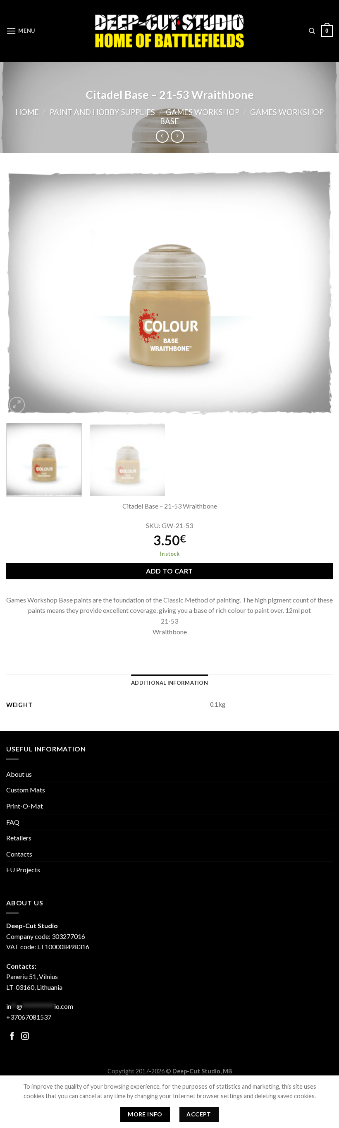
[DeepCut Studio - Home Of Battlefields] (169, 31)
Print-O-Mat (24, 806)
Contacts (19, 854)
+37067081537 (28, 1017)
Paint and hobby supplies (102, 112)
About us (19, 774)
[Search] (312, 31)
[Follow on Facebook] (12, 1036)
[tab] (169, 682)
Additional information (169, 682)
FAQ (12, 822)
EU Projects (23, 870)
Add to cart (169, 571)
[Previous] (23, 292)
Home (27, 112)
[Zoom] (17, 405)
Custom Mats (25, 790)
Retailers (18, 838)
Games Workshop (202, 112)
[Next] (315, 292)
